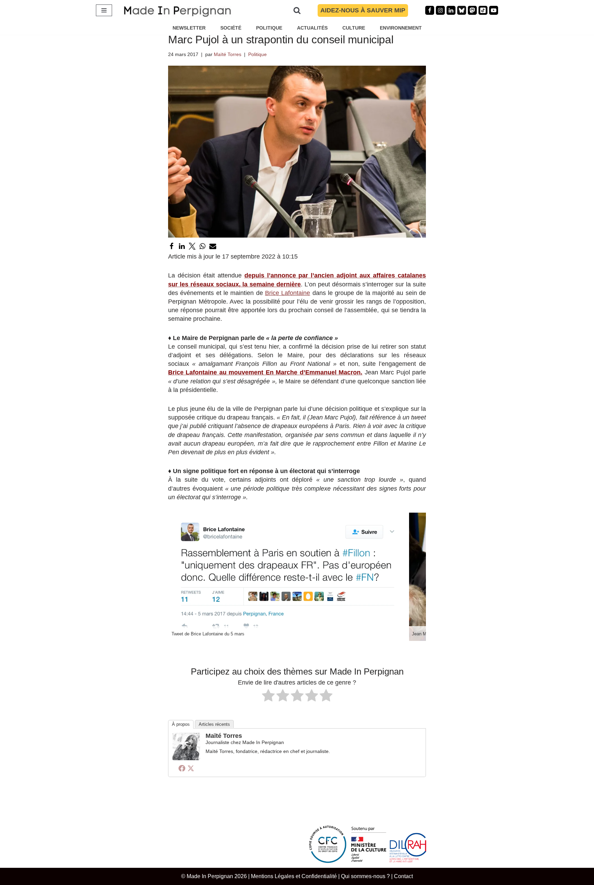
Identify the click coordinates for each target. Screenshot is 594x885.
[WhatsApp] (202, 246)
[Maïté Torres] (186, 758)
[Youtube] (493, 10)
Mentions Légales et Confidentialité (294, 876)
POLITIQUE (269, 28)
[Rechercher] (297, 10)
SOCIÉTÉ (230, 28)
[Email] (212, 246)
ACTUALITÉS (312, 28)
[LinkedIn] (181, 246)
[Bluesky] (461, 10)
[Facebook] (429, 10)
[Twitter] (192, 246)
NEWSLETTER (189, 28)
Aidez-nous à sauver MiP (362, 10)
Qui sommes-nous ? (365, 876)
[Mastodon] (472, 10)
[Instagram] (440, 10)
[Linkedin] (451, 10)
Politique (257, 54)
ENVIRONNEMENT (401, 28)
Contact (403, 876)
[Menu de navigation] (104, 10)
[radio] (268, 696)
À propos (181, 724)
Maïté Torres (227, 54)
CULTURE (353, 28)
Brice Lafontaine (287, 292)
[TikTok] (482, 10)
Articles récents (214, 724)
